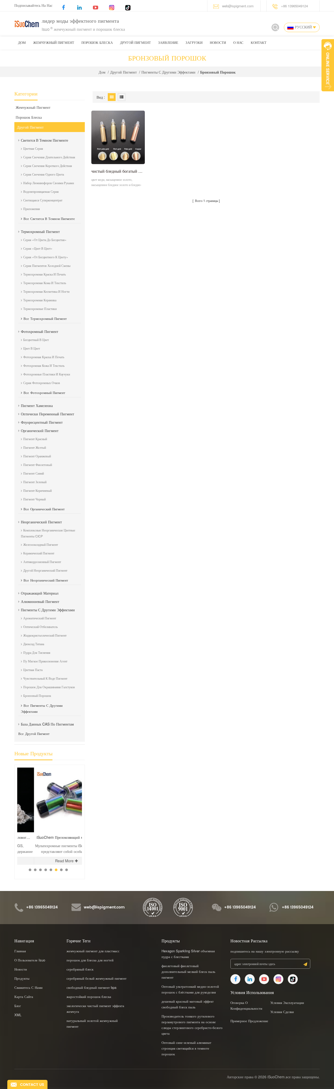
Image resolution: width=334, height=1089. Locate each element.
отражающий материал (39, 593)
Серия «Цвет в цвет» (37, 248)
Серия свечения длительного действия (49, 157)
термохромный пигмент (40, 231)
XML (17, 1014)
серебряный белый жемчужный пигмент (97, 978)
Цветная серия (33, 148)
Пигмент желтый (34, 447)
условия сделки (282, 1011)
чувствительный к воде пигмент (45, 678)
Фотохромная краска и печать (43, 357)
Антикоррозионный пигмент (42, 561)
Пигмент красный (35, 438)
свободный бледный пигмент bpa (91, 987)
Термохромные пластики (40, 308)
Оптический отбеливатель (40, 626)
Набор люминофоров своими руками (48, 183)
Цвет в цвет (31, 348)
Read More (47, 860)
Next (74, 764)
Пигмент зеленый (34, 482)
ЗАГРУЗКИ (194, 43)
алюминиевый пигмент (40, 601)
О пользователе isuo (29, 960)
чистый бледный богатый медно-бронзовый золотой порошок (118, 171)
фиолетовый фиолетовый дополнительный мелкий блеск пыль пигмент (188, 971)
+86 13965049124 (294, 5)
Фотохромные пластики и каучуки (46, 374)
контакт (258, 43)
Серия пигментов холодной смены (46, 265)
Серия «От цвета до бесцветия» (45, 239)
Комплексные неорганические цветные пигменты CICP (48, 533)
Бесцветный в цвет (36, 339)
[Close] (327, 94)
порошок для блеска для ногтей (90, 960)
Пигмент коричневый (37, 490)
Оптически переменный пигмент (47, 413)
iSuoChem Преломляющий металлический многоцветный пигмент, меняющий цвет (51, 837)
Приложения (31, 208)
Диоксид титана (33, 644)
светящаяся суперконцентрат (42, 200)
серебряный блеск (80, 969)
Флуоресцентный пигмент (42, 422)
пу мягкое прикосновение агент (45, 661)
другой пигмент (135, 43)
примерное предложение (249, 1020)
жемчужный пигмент (53, 43)
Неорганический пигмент (41, 521)
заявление (168, 43)
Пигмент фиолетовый (37, 464)
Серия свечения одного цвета (43, 174)
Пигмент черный (34, 499)
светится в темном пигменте (44, 140)
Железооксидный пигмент (40, 544)
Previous (65, 764)
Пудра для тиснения (36, 652)
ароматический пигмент (39, 618)
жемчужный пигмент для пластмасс (93, 950)
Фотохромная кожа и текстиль (43, 365)
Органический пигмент (39, 430)
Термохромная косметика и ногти (46, 291)
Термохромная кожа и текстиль (44, 282)
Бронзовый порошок (37, 695)
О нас (238, 43)
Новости (218, 43)
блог (17, 1005)
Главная (20, 950)
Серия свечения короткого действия (47, 165)
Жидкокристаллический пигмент (45, 635)
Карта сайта (23, 996)
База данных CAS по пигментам (47, 724)
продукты (21, 978)
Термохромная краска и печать (44, 274)
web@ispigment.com (238, 5)
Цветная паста (33, 669)
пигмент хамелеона (37, 405)
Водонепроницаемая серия (41, 191)
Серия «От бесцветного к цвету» (45, 257)
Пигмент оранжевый (37, 456)
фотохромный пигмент (39, 331)
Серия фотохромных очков (41, 382)
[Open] (327, 65)
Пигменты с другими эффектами (168, 72)
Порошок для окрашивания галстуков (49, 687)
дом (22, 43)
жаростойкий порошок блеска (89, 996)
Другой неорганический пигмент (45, 570)
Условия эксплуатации (287, 1002)
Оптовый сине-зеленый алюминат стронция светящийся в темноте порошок (186, 1048)
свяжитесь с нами (28, 987)
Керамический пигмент (38, 553)
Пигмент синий (33, 473)
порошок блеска (97, 43)
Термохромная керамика (39, 300)
